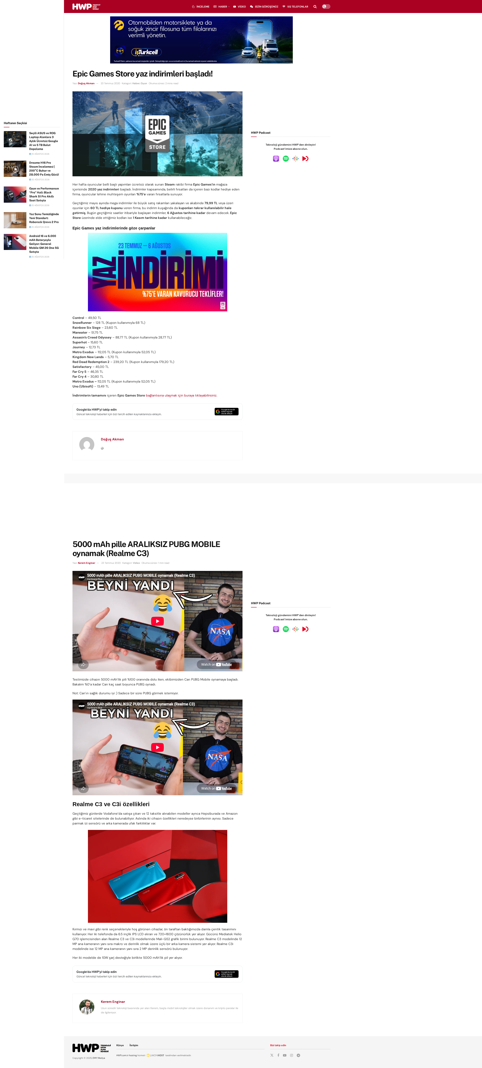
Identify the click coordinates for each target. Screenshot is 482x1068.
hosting (133, 1055)
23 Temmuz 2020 (110, 83)
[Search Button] (315, 6)
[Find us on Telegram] (298, 1055)
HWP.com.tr (122, 1055)
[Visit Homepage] (86, 7)
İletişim (134, 1045)
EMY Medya (99, 1058)
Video (242, 6)
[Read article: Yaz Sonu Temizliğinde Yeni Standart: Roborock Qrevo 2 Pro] (15, 220)
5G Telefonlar (297, 6)
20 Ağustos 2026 (40, 179)
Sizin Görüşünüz (266, 6)
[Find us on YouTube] (284, 1055)
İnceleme (203, 6)
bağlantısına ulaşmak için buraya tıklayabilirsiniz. (181, 395)
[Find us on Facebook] (278, 1055)
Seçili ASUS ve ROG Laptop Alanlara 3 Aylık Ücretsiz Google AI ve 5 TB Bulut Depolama (43, 140)
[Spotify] (286, 158)
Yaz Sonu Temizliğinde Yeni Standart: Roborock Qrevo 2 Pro (44, 218)
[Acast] (305, 158)
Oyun (144, 83)
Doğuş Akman (86, 83)
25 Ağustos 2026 (40, 154)
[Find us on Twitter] (272, 1055)
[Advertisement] (32, 59)
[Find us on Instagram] (291, 1055)
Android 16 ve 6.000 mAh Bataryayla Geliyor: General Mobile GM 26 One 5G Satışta (44, 243)
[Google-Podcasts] (295, 158)
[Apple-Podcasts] (276, 158)
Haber (222, 6)
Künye (120, 1045)
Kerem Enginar (86, 563)
